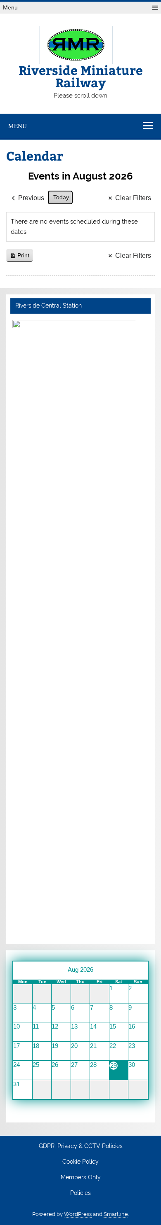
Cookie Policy (80, 1162)
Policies (80, 1193)
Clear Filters (133, 197)
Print (19, 257)
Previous (31, 197)
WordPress (78, 1214)
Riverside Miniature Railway (81, 76)
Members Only (81, 1178)
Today (61, 197)
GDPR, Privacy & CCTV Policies (81, 1146)
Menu (10, 8)
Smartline (116, 1214)
